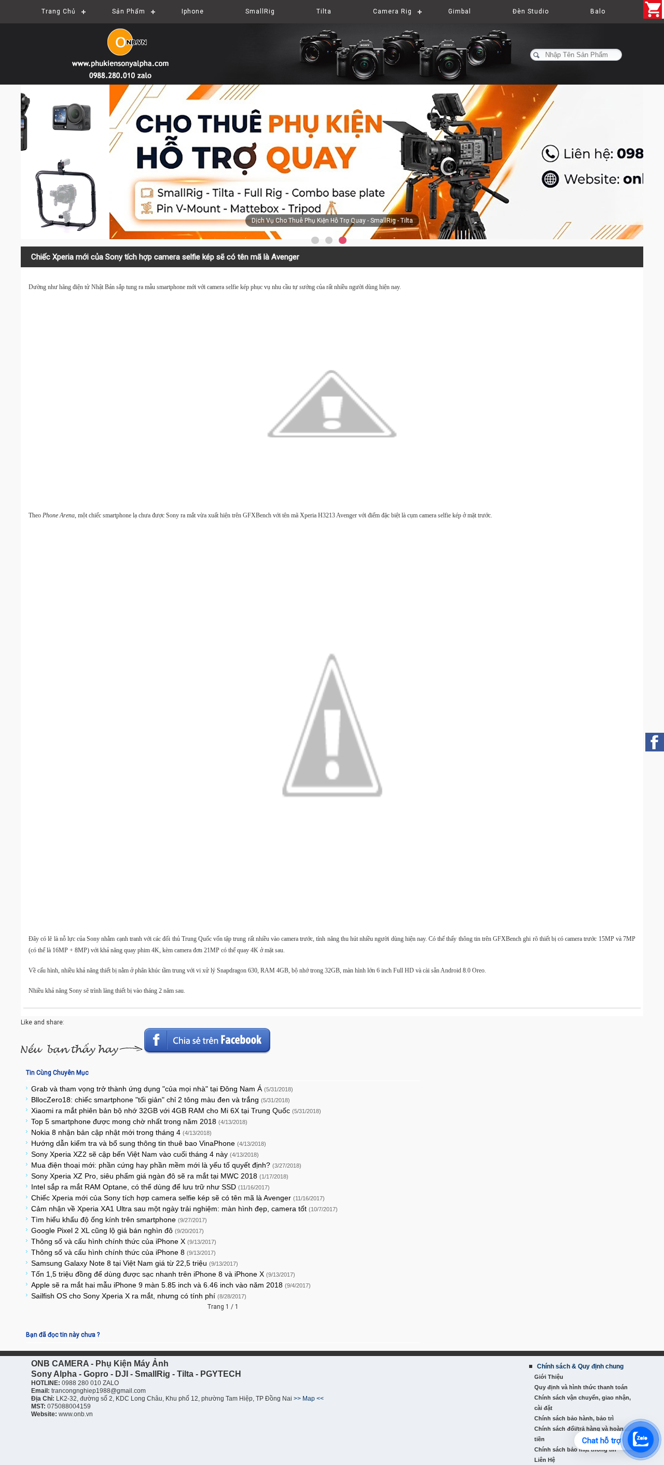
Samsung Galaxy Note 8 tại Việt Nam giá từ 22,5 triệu (134, 1263)
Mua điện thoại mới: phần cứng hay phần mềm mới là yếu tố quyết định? (166, 1165)
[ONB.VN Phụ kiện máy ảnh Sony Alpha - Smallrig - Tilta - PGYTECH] (124, 49)
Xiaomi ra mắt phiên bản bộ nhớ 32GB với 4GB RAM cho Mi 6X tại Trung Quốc (176, 1110)
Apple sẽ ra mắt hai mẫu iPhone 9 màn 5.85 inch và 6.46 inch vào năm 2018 (171, 1285)
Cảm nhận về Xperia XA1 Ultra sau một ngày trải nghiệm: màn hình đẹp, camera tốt (184, 1208)
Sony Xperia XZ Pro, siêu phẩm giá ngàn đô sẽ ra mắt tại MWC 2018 (159, 1176)
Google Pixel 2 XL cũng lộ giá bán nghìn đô (117, 1230)
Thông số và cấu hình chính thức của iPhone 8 (123, 1252)
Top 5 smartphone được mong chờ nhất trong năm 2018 (139, 1121)
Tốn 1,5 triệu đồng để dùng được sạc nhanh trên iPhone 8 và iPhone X (163, 1274)
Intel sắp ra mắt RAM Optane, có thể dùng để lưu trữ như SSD (150, 1187)
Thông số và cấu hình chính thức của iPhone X (123, 1241)
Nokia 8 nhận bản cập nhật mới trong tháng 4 (121, 1132)
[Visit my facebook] (654, 742)
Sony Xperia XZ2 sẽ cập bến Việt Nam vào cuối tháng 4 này (145, 1154)
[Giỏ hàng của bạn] (653, 9)
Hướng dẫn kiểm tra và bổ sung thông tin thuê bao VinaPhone (148, 1143)
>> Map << (309, 1398)
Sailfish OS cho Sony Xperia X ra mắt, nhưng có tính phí (138, 1296)
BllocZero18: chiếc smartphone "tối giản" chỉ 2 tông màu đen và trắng (160, 1100)
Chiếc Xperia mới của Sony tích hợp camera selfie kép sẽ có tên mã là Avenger (178, 1198)
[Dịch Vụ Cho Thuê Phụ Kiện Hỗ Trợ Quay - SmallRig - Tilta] (332, 162)
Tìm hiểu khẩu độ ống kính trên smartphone (119, 1219)
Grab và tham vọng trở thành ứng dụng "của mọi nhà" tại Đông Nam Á (162, 1089)
